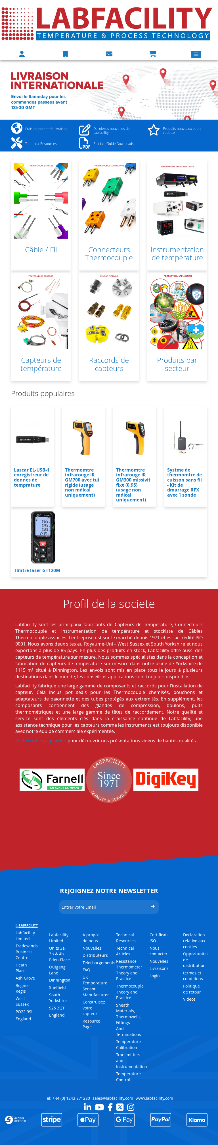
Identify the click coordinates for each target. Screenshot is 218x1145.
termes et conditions (193, 976)
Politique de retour (192, 989)
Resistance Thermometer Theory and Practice (129, 970)
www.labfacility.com (154, 1098)
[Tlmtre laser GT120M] (42, 538)
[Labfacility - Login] (22, 54)
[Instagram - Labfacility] (130, 1107)
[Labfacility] (107, 23)
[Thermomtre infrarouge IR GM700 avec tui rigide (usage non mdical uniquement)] (83, 437)
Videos (189, 999)
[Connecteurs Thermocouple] (109, 201)
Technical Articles (125, 951)
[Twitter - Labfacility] (119, 1107)
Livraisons (159, 968)
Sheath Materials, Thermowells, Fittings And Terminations (128, 1019)
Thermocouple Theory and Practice (130, 991)
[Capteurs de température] (41, 311)
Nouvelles (92, 948)
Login (155, 975)
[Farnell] (52, 780)
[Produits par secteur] (177, 311)
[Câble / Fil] (41, 201)
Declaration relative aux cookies (194, 940)
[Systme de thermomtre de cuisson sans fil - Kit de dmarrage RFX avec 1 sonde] (185, 437)
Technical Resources (126, 937)
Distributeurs (95, 955)
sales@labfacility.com (113, 1098)
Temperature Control (128, 1076)
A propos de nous (91, 937)
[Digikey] (165, 780)
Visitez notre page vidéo (40, 741)
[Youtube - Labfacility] (99, 1107)
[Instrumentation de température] (177, 201)
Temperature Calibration (128, 1044)
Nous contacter (158, 951)
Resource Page (91, 1024)
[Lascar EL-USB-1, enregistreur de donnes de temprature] (32, 437)
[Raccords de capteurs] (109, 311)
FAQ (86, 969)
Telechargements (99, 962)
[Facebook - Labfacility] (110, 1107)
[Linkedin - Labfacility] (87, 1107)
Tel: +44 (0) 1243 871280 (67, 1098)
